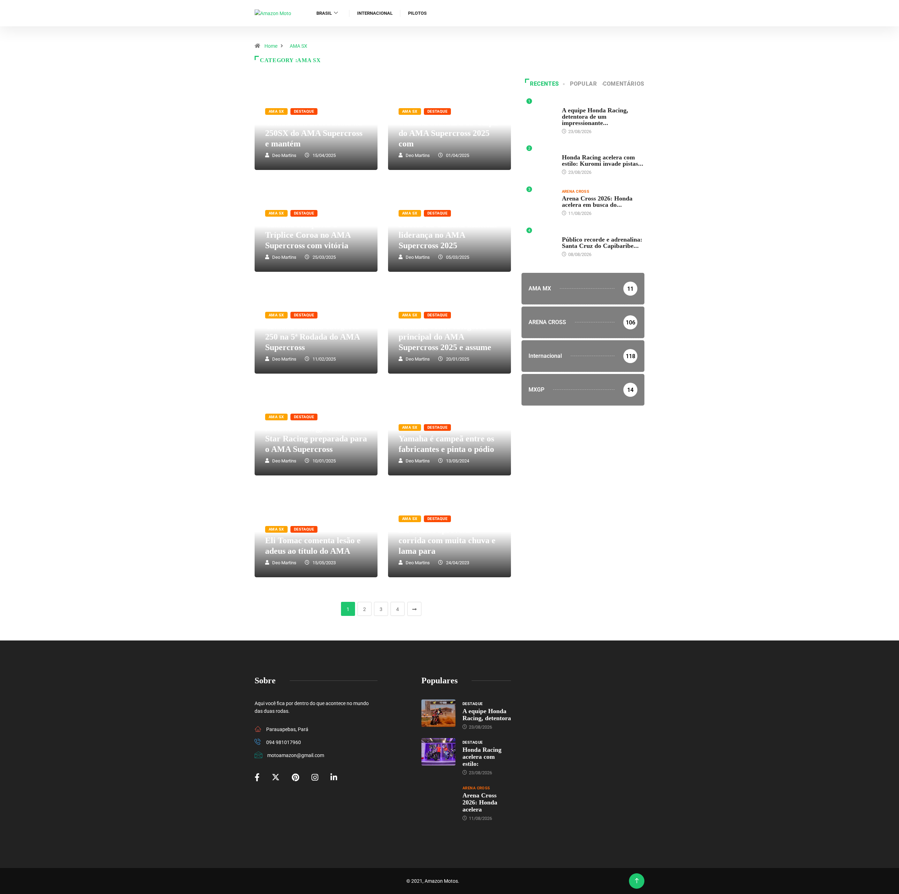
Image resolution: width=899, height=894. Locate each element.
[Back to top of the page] (636, 880)
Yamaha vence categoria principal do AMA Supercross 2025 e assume (445, 337)
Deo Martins (284, 155)
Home (270, 46)
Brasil (324, 13)
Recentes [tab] (544, 83)
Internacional (375, 13)
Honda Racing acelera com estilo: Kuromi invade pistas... (602, 160)
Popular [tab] (583, 83)
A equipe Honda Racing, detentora (486, 715)
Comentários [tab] (623, 83)
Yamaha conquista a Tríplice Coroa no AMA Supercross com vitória (307, 235)
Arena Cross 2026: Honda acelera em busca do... (597, 201)
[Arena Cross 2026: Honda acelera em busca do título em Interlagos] (438, 797)
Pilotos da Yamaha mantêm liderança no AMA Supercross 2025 (448, 235)
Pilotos (417, 13)
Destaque (304, 111)
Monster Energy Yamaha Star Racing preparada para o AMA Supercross (316, 438)
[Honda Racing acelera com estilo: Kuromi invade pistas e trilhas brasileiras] (438, 751)
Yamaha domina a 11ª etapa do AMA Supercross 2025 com (448, 133)
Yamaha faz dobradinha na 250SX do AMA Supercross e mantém (313, 133)
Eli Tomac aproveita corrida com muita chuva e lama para (447, 540)
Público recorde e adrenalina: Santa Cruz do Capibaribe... (602, 242)
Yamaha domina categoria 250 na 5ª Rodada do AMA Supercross (312, 337)
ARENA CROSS (576, 191)
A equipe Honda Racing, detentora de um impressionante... (595, 116)
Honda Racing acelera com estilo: (481, 756)
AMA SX (298, 46)
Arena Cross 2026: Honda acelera (479, 802)
